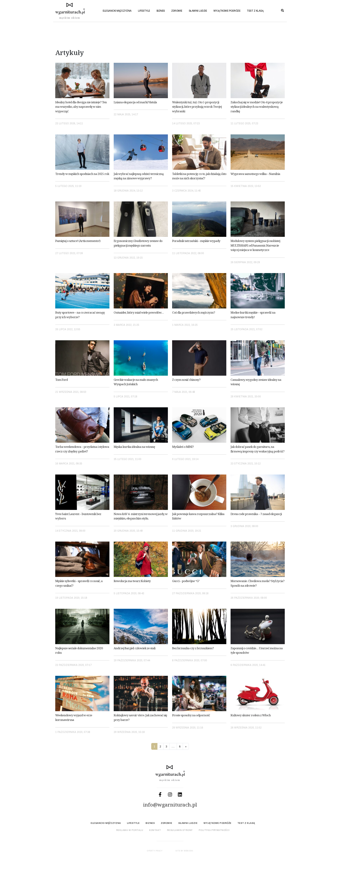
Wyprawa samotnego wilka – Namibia (255, 174)
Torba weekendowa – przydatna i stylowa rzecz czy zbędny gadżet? (82, 449)
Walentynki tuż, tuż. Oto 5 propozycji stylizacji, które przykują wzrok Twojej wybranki (197, 106)
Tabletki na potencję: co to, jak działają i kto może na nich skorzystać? (199, 176)
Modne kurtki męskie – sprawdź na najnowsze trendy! (253, 314)
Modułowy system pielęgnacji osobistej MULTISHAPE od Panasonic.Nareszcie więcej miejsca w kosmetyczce (255, 245)
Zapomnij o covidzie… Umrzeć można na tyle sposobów (257, 650)
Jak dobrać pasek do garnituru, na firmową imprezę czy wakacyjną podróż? (257, 449)
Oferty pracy (154, 850)
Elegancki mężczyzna (117, 10)
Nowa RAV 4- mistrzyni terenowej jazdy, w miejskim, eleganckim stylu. (141, 516)
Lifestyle (144, 10)
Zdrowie (176, 10)
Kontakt (155, 830)
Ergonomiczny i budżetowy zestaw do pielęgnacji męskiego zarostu (138, 243)
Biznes (161, 10)
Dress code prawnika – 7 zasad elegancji (256, 514)
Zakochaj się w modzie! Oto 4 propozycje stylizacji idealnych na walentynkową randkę (257, 106)
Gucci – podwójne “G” (186, 581)
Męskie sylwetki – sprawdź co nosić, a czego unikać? (79, 583)
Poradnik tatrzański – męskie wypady (196, 241)
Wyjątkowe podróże (226, 10)
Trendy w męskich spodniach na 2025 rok (82, 174)
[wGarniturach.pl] (72, 12)
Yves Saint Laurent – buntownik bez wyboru (78, 516)
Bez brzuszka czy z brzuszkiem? (193, 648)
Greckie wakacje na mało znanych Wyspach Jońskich (136, 382)
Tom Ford (61, 380)
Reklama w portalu (129, 830)
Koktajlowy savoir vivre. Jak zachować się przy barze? (140, 717)
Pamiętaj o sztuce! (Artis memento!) (77, 241)
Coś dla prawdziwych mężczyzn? (193, 312)
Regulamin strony (180, 830)
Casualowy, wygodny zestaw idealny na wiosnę (256, 382)
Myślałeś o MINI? (183, 447)
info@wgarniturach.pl (170, 804)
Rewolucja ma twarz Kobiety (132, 581)
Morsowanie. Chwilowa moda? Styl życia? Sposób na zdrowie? (257, 583)
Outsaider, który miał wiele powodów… (139, 312)
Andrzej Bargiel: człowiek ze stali (134, 648)
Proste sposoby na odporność (191, 715)
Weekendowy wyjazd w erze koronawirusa (73, 717)
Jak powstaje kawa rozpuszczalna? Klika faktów (198, 516)
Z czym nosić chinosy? (186, 380)
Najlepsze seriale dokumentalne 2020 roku (79, 650)
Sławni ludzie (198, 10)
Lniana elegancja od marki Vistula (135, 102)
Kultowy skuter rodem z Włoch (251, 715)
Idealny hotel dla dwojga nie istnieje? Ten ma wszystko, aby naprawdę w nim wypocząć (81, 106)
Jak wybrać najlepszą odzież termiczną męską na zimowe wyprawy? (139, 176)
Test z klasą (255, 10)
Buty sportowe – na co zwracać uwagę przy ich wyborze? (80, 314)
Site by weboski (184, 850)
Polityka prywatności (214, 830)
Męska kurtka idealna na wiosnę (134, 447)
